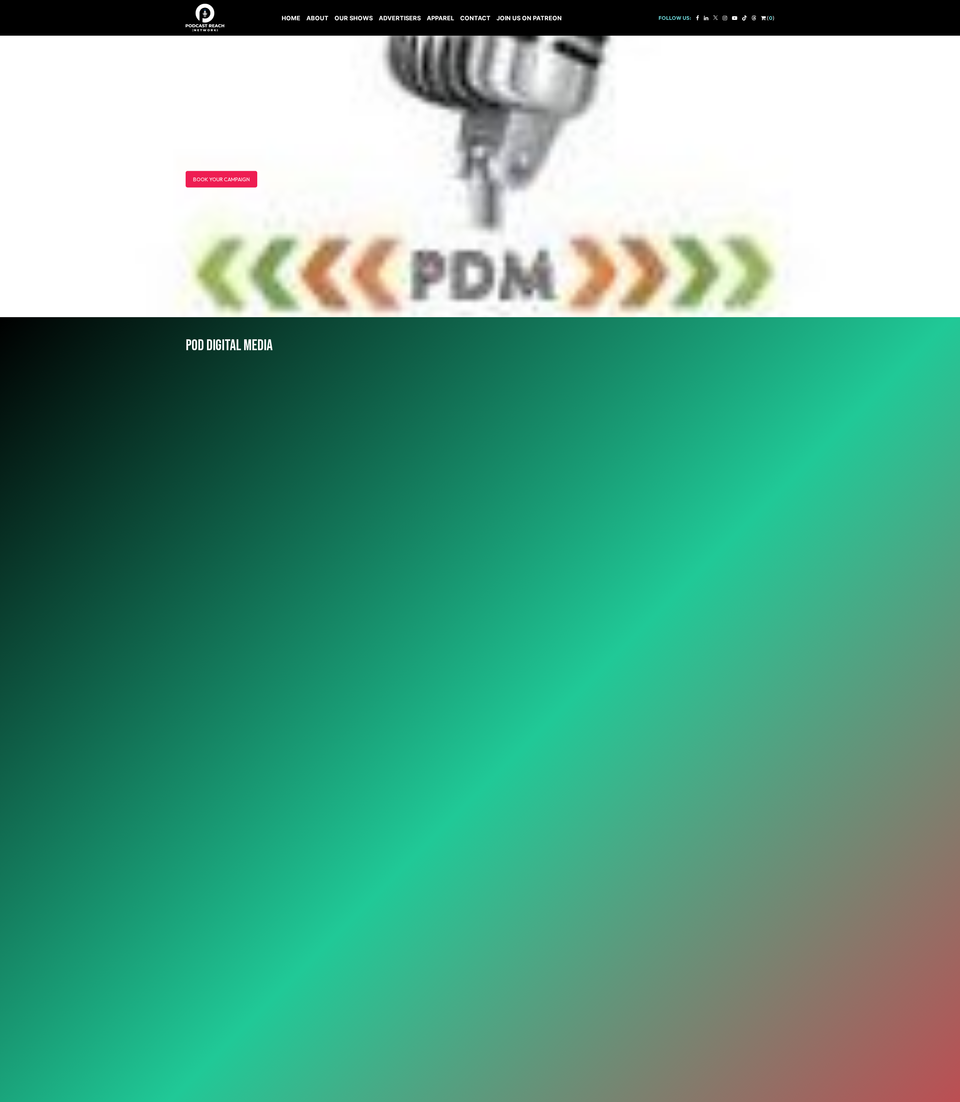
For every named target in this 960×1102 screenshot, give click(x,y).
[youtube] (734, 18)
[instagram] (725, 18)
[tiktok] (744, 18)
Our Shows (353, 18)
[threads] (754, 18)
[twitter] (715, 18)
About (317, 18)
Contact (475, 18)
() (770, 18)
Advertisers (400, 18)
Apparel (440, 18)
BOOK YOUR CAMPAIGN (221, 179)
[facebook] (697, 18)
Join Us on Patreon (529, 18)
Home (291, 18)
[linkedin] (706, 18)
